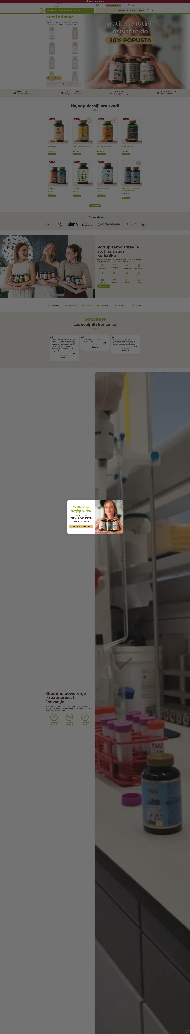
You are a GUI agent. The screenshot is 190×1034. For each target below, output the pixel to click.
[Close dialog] (121, 502)
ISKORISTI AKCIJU (81, 526)
